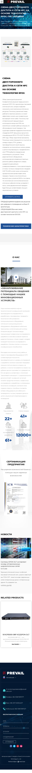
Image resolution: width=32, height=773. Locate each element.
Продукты (8, 21)
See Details (7, 644)
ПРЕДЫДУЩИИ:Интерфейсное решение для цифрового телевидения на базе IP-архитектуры (15, 204)
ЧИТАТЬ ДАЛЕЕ (23, 587)
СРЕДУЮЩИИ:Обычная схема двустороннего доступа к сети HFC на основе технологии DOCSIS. (14, 212)
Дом (2, 21)
